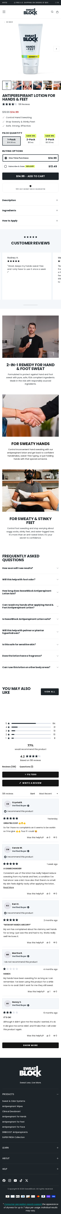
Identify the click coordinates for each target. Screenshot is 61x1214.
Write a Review (38, 783)
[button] (4, 11)
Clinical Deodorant (11, 1111)
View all (49, 691)
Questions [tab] (26, 767)
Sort (32, 793)
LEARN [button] (5, 1147)
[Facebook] (4, 1180)
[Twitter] (26, 1180)
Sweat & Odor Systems (13, 1101)
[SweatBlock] (30, 1072)
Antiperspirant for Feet (13, 1121)
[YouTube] (15, 1180)
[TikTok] (21, 1180)
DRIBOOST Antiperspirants (15, 1132)
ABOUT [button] (6, 1158)
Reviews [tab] (9, 767)
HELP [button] (4, 1169)
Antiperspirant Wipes (12, 1106)
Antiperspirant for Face (13, 1126)
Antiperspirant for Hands (14, 1116)
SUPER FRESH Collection (13, 1137)
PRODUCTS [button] (8, 1094)
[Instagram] (9, 1180)
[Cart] (57, 12)
